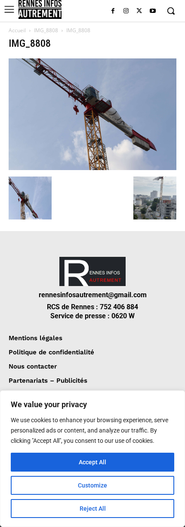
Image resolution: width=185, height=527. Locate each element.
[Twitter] (139, 11)
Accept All (92, 462)
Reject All (93, 508)
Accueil (17, 30)
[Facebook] (113, 11)
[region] (92, 458)
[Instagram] (126, 11)
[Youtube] (152, 11)
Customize (92, 485)
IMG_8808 (46, 30)
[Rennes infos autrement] (40, 9)
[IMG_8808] (92, 168)
